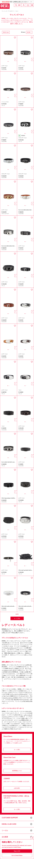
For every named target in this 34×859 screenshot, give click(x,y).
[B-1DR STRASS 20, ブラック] (25, 444)
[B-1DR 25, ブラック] (25, 156)
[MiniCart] (28, 5)
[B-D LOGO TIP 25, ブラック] (25, 264)
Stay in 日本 (17, 851)
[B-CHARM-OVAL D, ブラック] (8, 552)
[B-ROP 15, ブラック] (25, 300)
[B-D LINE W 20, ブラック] (8, 120)
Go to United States (17, 855)
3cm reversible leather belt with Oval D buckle (12, 246)
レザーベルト (4, 65)
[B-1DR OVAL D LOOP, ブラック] (8, 480)
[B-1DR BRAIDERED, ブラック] (8, 408)
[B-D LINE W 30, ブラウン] (8, 48)
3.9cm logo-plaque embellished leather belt (11, 498)
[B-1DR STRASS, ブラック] (8, 444)
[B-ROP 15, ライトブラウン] (8, 336)
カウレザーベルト (22, 137)
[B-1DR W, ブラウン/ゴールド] (8, 192)
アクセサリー (11, 11)
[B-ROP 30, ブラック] (8, 372)
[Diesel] (5, 6)
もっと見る (17, 618)
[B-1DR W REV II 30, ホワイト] (25, 192)
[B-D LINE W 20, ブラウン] (25, 84)
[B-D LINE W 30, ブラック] (25, 48)
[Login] (24, 5)
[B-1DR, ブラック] (25, 408)
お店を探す (17, 788)
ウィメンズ (4, 11)
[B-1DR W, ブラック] (25, 120)
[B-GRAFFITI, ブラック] (25, 552)
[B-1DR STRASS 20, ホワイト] (8, 588)
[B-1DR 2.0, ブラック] (8, 516)
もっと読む (17, 749)
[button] (17, 1)
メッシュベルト (5, 101)
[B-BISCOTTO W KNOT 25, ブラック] (25, 228)
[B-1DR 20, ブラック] (8, 84)
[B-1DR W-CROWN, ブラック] (25, 480)
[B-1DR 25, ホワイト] (8, 156)
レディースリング (9, 698)
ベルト (16, 11)
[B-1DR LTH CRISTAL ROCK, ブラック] (8, 264)
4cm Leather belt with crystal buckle (10, 462)
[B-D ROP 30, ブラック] (25, 372)
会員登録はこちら (17, 770)
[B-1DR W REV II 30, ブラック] (8, 228)
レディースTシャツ (10, 648)
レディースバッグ (15, 694)
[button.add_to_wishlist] (15, 38)
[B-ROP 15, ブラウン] (25, 336)
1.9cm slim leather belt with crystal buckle (11, 606)
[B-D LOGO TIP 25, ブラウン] (8, 300)
